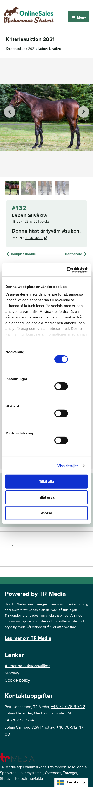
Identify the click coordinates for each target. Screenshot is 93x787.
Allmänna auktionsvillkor (27, 665)
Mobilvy (12, 673)
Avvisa (46, 513)
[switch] (61, 386)
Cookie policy (17, 680)
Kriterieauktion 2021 (20, 49)
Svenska (72, 782)
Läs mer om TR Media (28, 638)
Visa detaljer (67, 466)
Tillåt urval (46, 497)
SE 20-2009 (34, 238)
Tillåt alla (46, 481)
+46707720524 (19, 720)
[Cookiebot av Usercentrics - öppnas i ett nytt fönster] (67, 270)
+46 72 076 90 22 (68, 706)
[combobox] (71, 782)
